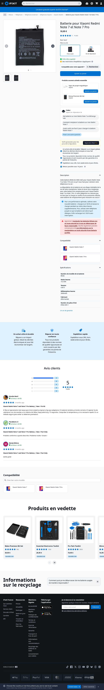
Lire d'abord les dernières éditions (75, 611)
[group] (6, 46)
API (4, 619)
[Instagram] (79, 667)
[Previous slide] (49, 562)
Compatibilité (65, 240)
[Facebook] (71, 667)
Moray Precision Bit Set (76, 96)
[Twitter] (75, 667)
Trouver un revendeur (19, 620)
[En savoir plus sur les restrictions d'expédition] (92, 61)
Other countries (88, 687)
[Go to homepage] (11, 3)
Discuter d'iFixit (8, 612)
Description (64, 175)
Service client (7, 609)
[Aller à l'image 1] (28, 70)
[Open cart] (97, 3)
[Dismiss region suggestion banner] (98, 687)
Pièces (11, 15)
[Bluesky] (91, 667)
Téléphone (18, 15)
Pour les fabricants (19, 625)
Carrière (6, 615)
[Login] (101, 3)
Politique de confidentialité (33, 616)
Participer (19, 610)
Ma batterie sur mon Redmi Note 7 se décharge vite (79, 117)
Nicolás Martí (13, 396)
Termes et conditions (32, 621)
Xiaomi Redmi (58, 15)
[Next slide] (54, 562)
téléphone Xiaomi (46, 15)
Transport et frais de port (32, 635)
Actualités (19, 607)
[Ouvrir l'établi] (87, 3)
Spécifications (65, 267)
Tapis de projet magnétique (78, 86)
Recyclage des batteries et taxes (33, 649)
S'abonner (95, 607)
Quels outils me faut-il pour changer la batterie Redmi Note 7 (79, 129)
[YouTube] (83, 667)
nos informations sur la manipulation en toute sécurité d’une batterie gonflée (81, 230)
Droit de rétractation (32, 626)
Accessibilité (32, 606)
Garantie (31, 631)
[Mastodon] (87, 667)
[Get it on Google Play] (46, 613)
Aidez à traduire (8, 667)
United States (73, 687)
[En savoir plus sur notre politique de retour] (85, 166)
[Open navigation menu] (2, 3)
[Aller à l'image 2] (31, 70)
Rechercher (93, 67)
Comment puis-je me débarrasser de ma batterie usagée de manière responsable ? (70, 581)
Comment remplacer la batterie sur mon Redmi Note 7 (79, 123)
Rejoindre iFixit (91, 143)
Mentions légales (31, 610)
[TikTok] (67, 667)
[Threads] (95, 667)
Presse (18, 604)
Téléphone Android (31, 15)
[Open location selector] (92, 3)
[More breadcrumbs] (4, 14)
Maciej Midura (14, 443)
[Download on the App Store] (46, 607)
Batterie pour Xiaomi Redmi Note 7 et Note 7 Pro (82, 15)
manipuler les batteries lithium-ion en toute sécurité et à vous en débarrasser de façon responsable (81, 223)
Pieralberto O (13, 422)
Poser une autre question (71, 134)
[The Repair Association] (99, 667)
